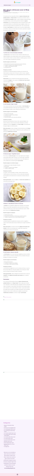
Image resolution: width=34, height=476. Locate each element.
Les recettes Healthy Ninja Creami (10, 433)
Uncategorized (6, 446)
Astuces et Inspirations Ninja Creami (10, 12)
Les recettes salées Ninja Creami (9, 436)
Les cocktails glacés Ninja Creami (9, 429)
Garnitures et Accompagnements (9, 427)
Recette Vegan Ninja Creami (9, 442)
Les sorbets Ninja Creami (8, 438)
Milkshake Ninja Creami (8, 441)
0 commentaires (15, 12)
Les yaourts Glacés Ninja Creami (9, 439)
